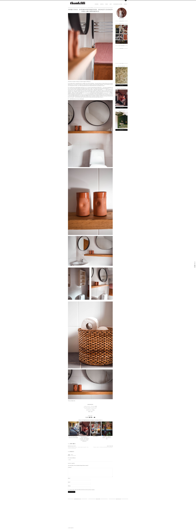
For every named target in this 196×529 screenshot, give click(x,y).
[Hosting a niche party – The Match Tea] (107, 428)
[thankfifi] (77, 3)
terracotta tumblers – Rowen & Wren (90, 408)
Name (69, 478)
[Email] (94, 417)
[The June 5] (96, 428)
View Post (121, 85)
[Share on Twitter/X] (72, 443)
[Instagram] (87, 417)
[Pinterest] (89, 417)
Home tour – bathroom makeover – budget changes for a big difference (90, 10)
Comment (70, 467)
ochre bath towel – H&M (90, 410)
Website (69, 485)
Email (69, 482)
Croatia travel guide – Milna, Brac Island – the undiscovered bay (78, 447)
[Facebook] (91, 417)
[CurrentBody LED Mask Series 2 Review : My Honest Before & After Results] (84, 428)
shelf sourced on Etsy (86, 92)
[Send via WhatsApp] (75, 443)
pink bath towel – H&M (90, 409)
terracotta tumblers (106, 92)
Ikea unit (110, 88)
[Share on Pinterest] (73, 443)
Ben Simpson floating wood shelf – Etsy (90, 407)
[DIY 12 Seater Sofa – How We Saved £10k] (73, 428)
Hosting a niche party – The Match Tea (106, 437)
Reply (70, 459)
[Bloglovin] (92, 417)
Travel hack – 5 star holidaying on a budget (103, 447)
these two (103, 89)
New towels (84, 93)
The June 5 (95, 436)
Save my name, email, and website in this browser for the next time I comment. (82, 489)
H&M (110, 93)
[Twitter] (86, 417)
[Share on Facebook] (71, 443)
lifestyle (91, 7)
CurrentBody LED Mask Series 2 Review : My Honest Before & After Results (84, 439)
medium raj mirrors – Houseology (89, 406)
